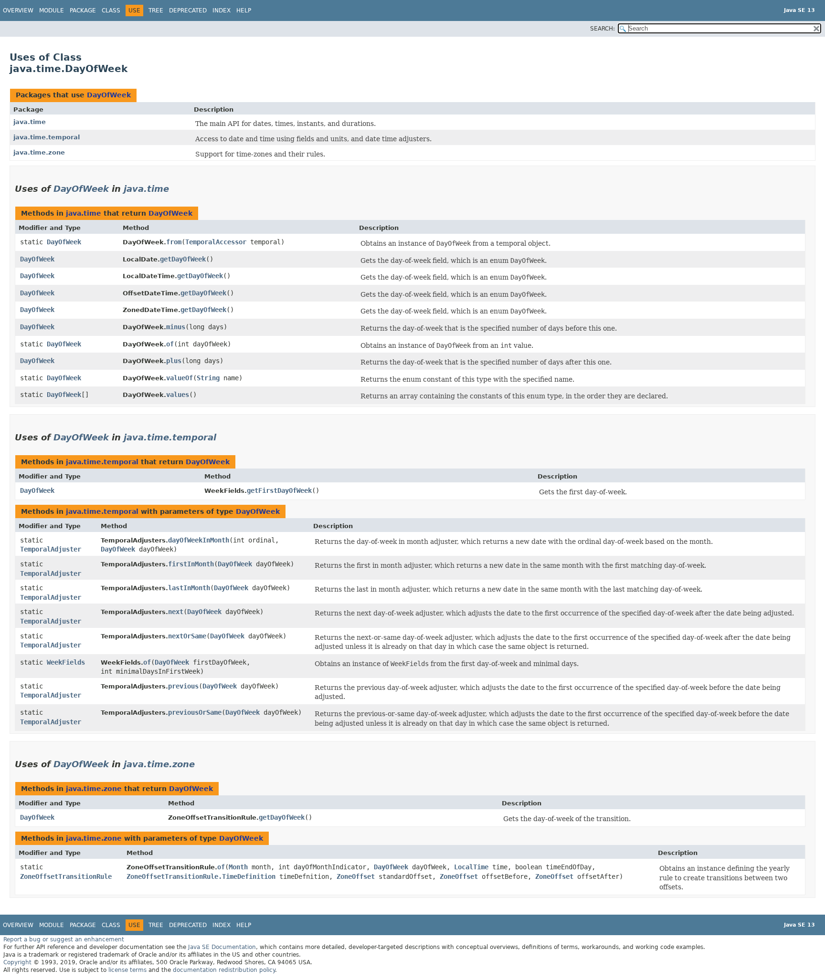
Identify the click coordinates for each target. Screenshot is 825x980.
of (170, 344)
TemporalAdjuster (50, 549)
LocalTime (471, 867)
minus (175, 327)
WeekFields (66, 662)
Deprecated (188, 10)
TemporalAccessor (215, 242)
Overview (18, 10)
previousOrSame (195, 712)
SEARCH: (602, 28)
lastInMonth (189, 588)
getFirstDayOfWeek (279, 490)
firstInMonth (191, 564)
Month (238, 867)
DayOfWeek (109, 95)
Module (51, 10)
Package (83, 10)
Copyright (17, 962)
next (175, 611)
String (208, 378)
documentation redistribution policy (224, 970)
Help (243, 10)
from (173, 242)
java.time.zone (39, 152)
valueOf (179, 378)
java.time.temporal (46, 137)
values (177, 394)
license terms (127, 970)
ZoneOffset (356, 876)
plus (173, 361)
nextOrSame (187, 636)
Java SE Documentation (222, 947)
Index (221, 10)
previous (183, 686)
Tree (155, 10)
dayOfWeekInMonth (198, 540)
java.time (29, 121)
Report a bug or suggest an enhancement (63, 939)
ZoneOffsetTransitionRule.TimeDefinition (201, 876)
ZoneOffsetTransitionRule (66, 876)
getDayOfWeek (183, 259)
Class (111, 10)
